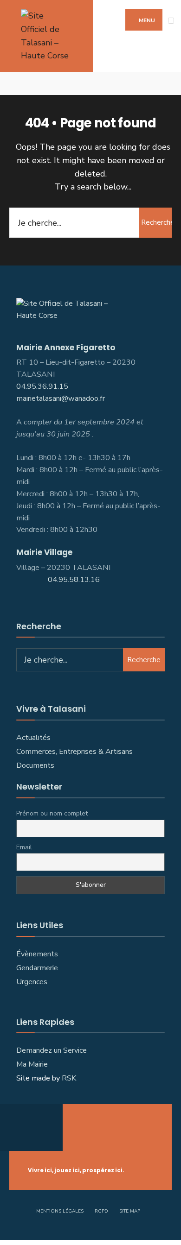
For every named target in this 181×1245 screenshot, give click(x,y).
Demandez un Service (51, 1050)
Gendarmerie (37, 968)
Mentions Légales (60, 1211)
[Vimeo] (28, 84)
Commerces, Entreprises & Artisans (75, 751)
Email (24, 847)
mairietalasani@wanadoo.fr (60, 398)
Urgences (31, 982)
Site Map (129, 1211)
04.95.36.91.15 (42, 386)
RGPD (101, 1211)
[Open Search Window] (167, 84)
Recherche (156, 222)
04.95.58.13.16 (75, 580)
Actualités (33, 738)
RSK (69, 1078)
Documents (35, 765)
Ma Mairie (32, 1064)
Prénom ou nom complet (52, 813)
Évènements (37, 954)
